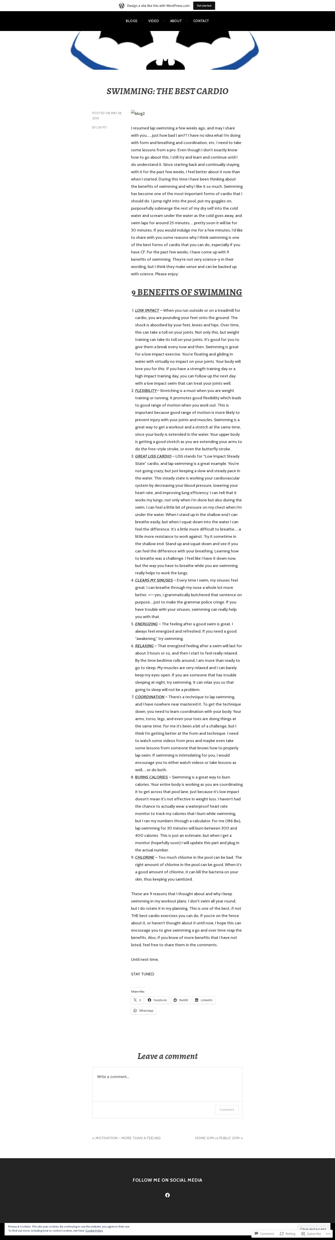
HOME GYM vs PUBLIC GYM (217, 1138)
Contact (201, 21)
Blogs (131, 21)
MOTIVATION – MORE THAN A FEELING (128, 1138)
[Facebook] (167, 1195)
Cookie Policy (94, 1230)
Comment (227, 1109)
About (176, 21)
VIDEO (153, 21)
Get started (204, 5)
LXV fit (102, 127)
